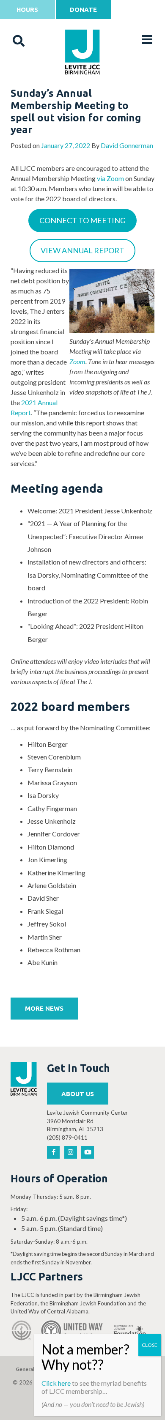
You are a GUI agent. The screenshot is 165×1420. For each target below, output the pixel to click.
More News (44, 1008)
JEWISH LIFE (82, 94)
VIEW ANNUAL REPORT (82, 250)
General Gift (30, 1369)
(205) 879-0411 (67, 1137)
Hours (27, 9)
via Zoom (110, 178)
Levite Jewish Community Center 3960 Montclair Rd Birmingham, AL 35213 (87, 1120)
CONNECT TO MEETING (82, 220)
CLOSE (149, 1345)
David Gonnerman (127, 145)
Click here (56, 1383)
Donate (83, 9)
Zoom (77, 361)
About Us (77, 1093)
